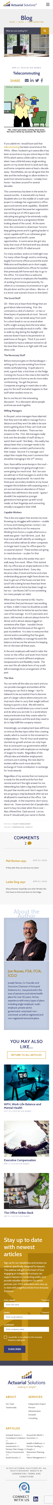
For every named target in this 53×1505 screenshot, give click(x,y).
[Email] (27, 80)
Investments (11, 1446)
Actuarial (32, 1414)
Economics (30, 1438)
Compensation (18, 827)
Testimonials (11, 1407)
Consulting (32, 1418)
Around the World (34, 1435)
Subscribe (14, 1349)
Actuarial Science (13, 1435)
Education (10, 1443)
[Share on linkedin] (32, 80)
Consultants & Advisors (16, 1438)
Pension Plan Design (14, 1449)
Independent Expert (37, 1404)
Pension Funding (33, 1446)
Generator (19, 1474)
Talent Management (22, 824)
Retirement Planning (35, 1452)
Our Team (10, 1404)
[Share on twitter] (37, 80)
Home (12, 22)
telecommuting (11, 147)
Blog (21, 22)
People (29, 1449)
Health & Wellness (34, 1443)
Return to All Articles (26, 1054)
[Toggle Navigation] (48, 4)
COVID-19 (29, 827)
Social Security (12, 1457)
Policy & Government (15, 1452)
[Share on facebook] (42, 80)
